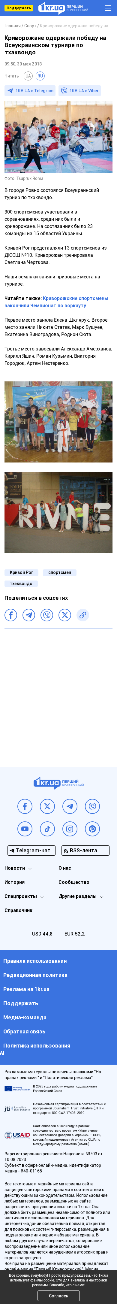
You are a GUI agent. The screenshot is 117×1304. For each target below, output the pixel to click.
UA (28, 76)
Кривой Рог (21, 572)
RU (40, 76)
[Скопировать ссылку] (82, 615)
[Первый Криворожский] (63, 8)
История (14, 882)
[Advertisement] (58, 693)
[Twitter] (64, 615)
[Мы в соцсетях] (24, 806)
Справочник (18, 910)
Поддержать (19, 8)
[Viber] (46, 615)
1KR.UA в (34, 90)
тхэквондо (21, 583)
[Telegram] (28, 615)
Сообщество (73, 882)
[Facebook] (10, 615)
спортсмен (59, 572)
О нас (64, 868)
